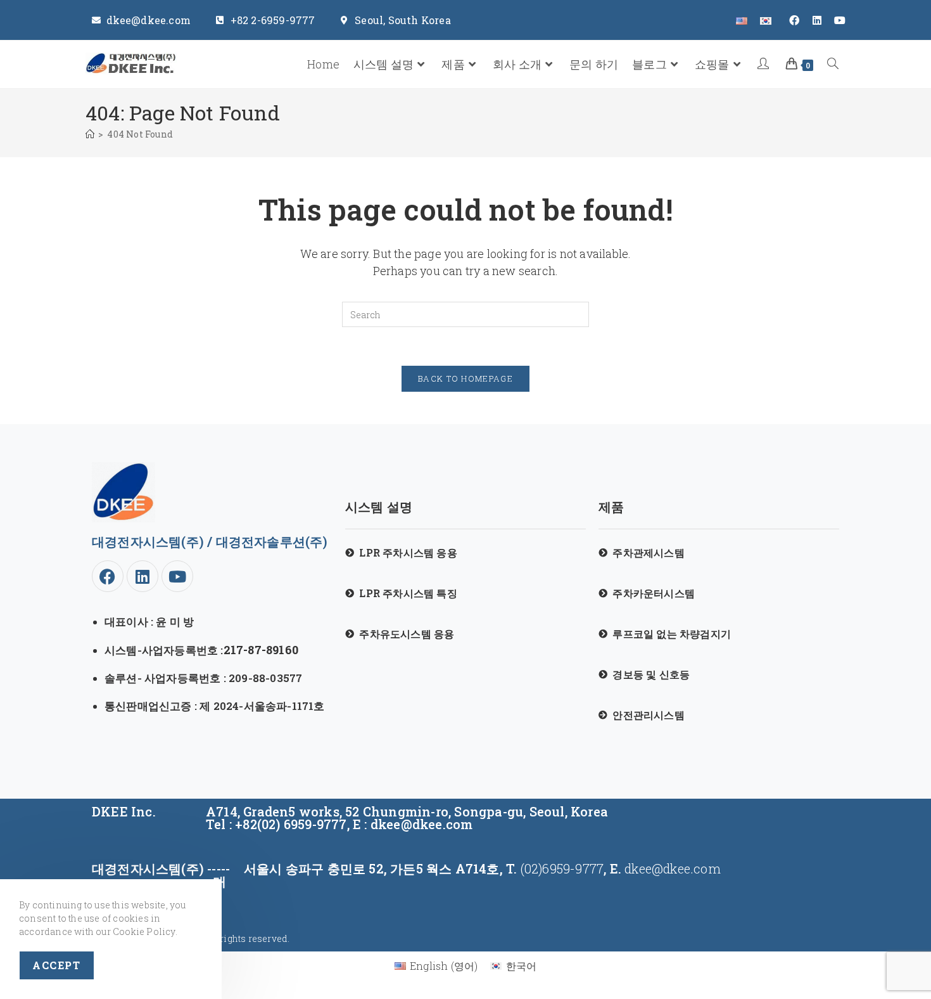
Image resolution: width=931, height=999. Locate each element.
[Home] (90, 134)
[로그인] (764, 64)
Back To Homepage (465, 378)
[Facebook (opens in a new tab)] (794, 20)
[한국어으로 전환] (766, 20)
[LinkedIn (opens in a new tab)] (817, 20)
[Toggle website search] (833, 64)
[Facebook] (108, 576)
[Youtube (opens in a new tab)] (837, 20)
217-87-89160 (261, 649)
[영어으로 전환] (742, 20)
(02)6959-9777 (560, 868)
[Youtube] (177, 576)
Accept (56, 965)
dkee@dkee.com (672, 868)
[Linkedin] (142, 576)
